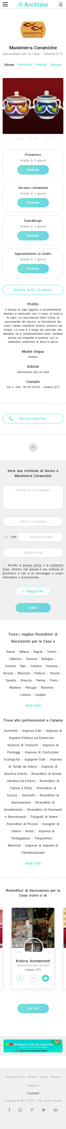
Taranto (10, 680)
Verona (8, 673)
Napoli (38, 652)
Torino (51, 652)
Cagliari (40, 695)
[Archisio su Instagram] (21, 1109)
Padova (39, 673)
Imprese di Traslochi (22, 745)
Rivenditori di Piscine (22, 824)
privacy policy (32, 565)
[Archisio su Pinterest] (32, 1109)
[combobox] (11, 537)
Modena (15, 687)
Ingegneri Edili (34, 759)
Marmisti (14, 845)
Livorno (25, 695)
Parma (40, 680)
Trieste (55, 673)
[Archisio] (33, 4)
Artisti (29, 831)
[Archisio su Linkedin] (55, 1109)
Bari (23, 666)
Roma (11, 652)
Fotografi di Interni (44, 817)
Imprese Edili (31, 731)
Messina (24, 673)
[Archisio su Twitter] (44, 1109)
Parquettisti (43, 838)
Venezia (51, 666)
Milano (24, 652)
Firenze (10, 666)
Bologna (47, 659)
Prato (54, 680)
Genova (31, 659)
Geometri (28, 795)
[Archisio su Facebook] (10, 1109)
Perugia (31, 687)
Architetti (10, 731)
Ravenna (47, 687)
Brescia (26, 680)
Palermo (16, 659)
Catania (36, 666)
